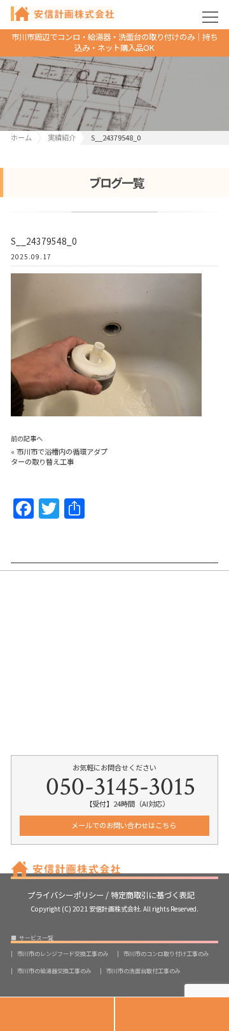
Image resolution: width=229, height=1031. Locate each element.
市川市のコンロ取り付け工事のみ (166, 954)
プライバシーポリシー (65, 894)
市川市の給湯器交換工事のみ (54, 971)
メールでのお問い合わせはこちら (122, 825)
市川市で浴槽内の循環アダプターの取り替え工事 (59, 456)
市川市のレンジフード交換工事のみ (63, 954)
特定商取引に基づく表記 (153, 894)
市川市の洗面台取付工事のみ (143, 971)
